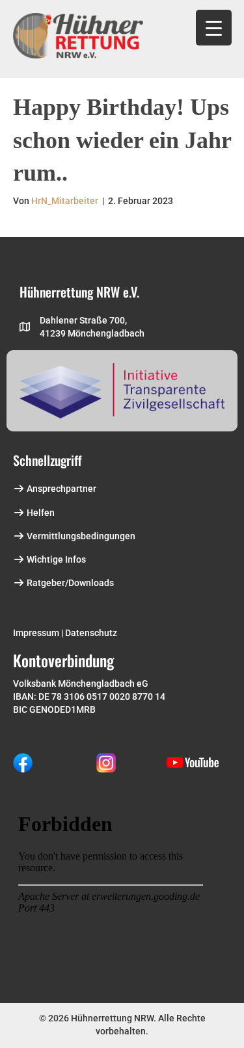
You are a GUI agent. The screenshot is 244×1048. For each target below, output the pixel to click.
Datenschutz (91, 633)
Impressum (36, 633)
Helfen (40, 512)
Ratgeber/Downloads (69, 583)
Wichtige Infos (55, 559)
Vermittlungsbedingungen (80, 536)
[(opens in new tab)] (23, 761)
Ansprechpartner (60, 488)
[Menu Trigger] (214, 27)
